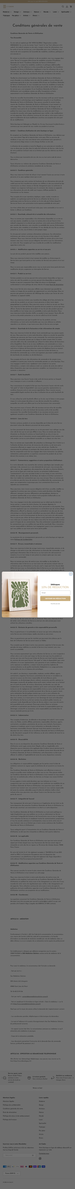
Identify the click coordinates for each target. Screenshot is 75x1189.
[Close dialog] (70, 574)
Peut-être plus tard (55, 603)
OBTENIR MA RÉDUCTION (55, 598)
